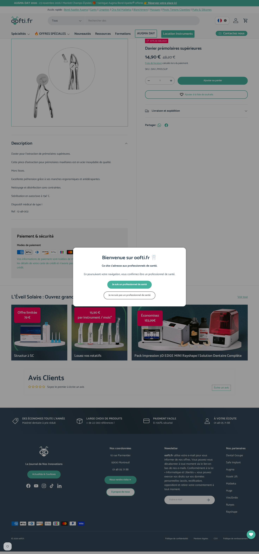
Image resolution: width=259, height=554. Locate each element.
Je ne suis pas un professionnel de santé (129, 295)
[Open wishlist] (251, 534)
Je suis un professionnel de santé (129, 284)
